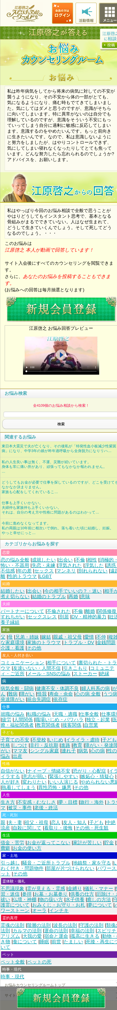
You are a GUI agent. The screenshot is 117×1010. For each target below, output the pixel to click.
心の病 (97, 750)
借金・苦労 (12, 842)
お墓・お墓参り (51, 894)
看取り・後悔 (58, 828)
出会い (65, 559)
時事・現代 (12, 976)
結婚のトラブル (49, 596)
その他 (34, 648)
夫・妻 (15, 822)
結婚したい (13, 591)
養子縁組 (10, 622)
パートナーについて (22, 611)
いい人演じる (63, 782)
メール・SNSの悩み (49, 673)
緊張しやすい (63, 776)
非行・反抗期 (44, 745)
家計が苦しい (87, 842)
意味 (85, 596)
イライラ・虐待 (82, 739)
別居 (64, 616)
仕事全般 (89, 714)
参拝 (27, 894)
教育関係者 (48, 725)
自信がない (13, 771)
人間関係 (23, 719)
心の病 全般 (88, 694)
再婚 (73, 596)
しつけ (20, 745)
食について (25, 941)
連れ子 (69, 750)
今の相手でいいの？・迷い (73, 591)
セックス (44, 570)
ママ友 (20, 750)
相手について (61, 662)
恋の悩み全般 (15, 559)
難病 (13, 694)
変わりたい (34, 782)
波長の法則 (65, 925)
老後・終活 (46, 807)
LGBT (45, 576)
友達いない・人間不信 (37, 668)
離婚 (90, 611)
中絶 (111, 822)
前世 (56, 941)
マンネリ (66, 570)
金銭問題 (106, 642)
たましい (73, 941)
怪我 (42, 694)
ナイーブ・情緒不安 (48, 771)
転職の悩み (39, 714)
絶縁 (104, 673)
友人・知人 (75, 822)
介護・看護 (12, 648)
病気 (83, 750)
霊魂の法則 (12, 925)
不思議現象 (12, 888)
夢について (100, 905)
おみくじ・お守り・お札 (58, 905)
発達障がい (13, 699)
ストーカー (85, 673)
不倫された (59, 611)
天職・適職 (65, 714)
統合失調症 (39, 699)
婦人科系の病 (95, 688)
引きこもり (75, 668)
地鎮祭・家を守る (92, 862)
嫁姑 (46, 637)
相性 (92, 559)
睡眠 (44, 941)
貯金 (109, 842)
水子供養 (75, 899)
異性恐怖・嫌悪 (54, 787)
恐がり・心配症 (89, 771)
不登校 (39, 739)
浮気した (94, 565)
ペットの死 (39, 962)
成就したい (44, 559)
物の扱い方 (51, 899)
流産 (5, 828)
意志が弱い (35, 776)
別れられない (93, 570)
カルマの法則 (27, 930)
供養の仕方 (82, 894)
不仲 (101, 637)
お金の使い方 (27, 848)
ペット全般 (13, 962)
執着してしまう (19, 787)
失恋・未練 (43, 565)
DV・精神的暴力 (88, 616)
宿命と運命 (56, 936)
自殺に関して (27, 828)
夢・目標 (67, 802)
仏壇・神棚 (24, 899)
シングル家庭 (44, 750)
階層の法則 (39, 925)
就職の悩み (13, 714)
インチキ (59, 910)
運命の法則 (56, 930)
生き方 (8, 802)
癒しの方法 (99, 899)
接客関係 (71, 725)
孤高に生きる (85, 936)
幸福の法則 (82, 930)
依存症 (60, 699)
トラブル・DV (78, 642)
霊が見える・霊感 (46, 888)
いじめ (56, 739)
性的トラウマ (22, 576)
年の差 (24, 570)
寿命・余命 (61, 694)
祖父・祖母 (36, 822)
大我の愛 (32, 936)
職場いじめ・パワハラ (59, 719)
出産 (17, 756)
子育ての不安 (15, 739)
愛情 (89, 637)
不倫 (80, 559)
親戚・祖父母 (67, 637)
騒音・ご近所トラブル (46, 862)
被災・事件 (20, 807)
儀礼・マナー (99, 888)
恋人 (55, 822)
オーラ (39, 910)
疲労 (6, 719)
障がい (27, 694)
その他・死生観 (91, 828)
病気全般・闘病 (17, 688)
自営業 (91, 725)
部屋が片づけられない (70, 868)
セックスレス (42, 616)
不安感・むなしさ (37, 802)
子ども (96, 822)
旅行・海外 (92, 802)
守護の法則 (91, 925)
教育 (77, 745)
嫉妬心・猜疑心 (97, 776)
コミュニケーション (22, 662)
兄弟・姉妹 (27, 637)
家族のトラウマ (44, 642)
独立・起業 (98, 719)
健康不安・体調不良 (57, 688)
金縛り (75, 888)
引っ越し (10, 862)
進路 (65, 745)
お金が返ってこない (48, 842)
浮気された (70, 565)
